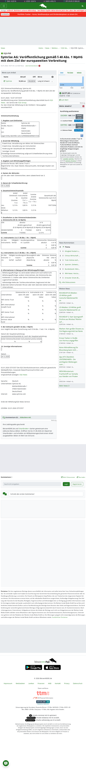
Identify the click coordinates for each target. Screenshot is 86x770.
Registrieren (77, 484)
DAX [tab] (61, 73)
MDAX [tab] (79, 73)
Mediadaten (20, 683)
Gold (50, 1)
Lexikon (31, 683)
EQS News (64, 48)
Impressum (8, 683)
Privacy (66, 683)
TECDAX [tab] (70, 73)
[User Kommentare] (5, 763)
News (47, 48)
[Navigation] (4, 6)
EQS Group (22, 103)
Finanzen (41, 683)
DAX (11, 1)
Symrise (9, 81)
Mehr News (63, 386)
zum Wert (64, 100)
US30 (31, 1)
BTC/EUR (72, 1)
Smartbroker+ (24, 428)
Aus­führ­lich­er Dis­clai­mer (60, 617)
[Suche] (82, 6)
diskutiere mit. (25, 417)
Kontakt (58, 683)
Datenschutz (77, 683)
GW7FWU (63, 125)
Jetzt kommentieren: (32, 66)
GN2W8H (64, 115)
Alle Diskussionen (68, 282)
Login (66, 484)
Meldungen (55, 48)
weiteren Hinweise (70, 161)
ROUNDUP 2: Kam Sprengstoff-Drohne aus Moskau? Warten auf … (71, 319)
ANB (49, 683)
